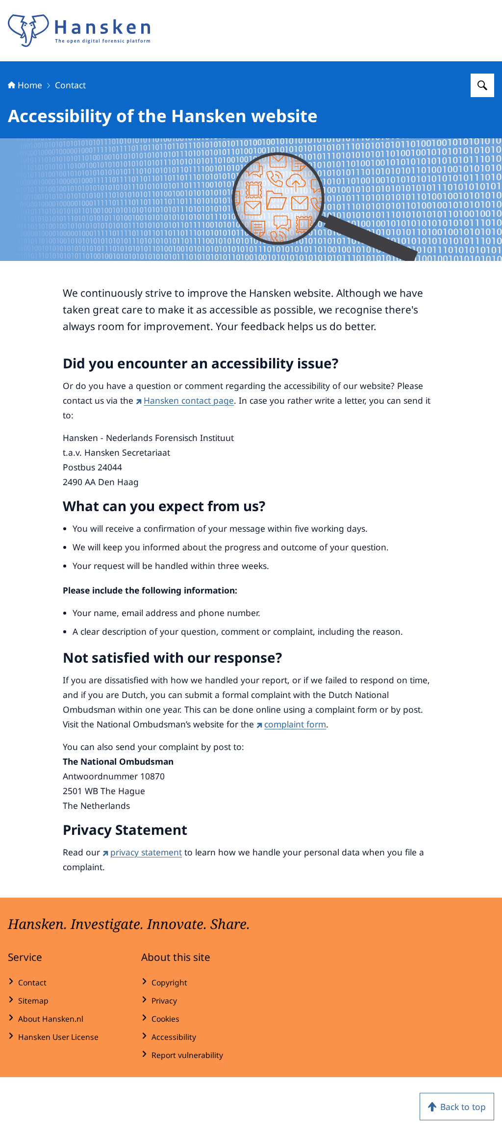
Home (30, 85)
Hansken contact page (189, 400)
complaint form (295, 724)
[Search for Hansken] (482, 85)
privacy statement (146, 852)
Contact (70, 85)
